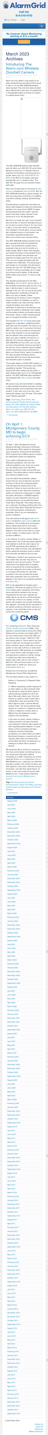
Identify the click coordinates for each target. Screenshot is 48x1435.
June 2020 (11, 1088)
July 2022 (11, 991)
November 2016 (13, 1239)
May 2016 (11, 1254)
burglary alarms (26, 521)
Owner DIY (10, 404)
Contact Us (38, 1424)
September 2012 (13, 1413)
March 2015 (12, 1305)
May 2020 (11, 1091)
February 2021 (13, 1056)
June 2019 (11, 1134)
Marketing (24, 404)
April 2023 (11, 956)
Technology (15, 399)
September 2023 (13, 936)
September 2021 (13, 1029)
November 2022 (13, 975)
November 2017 (13, 1208)
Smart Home (26, 399)
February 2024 (13, 917)
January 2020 (12, 1107)
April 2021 (11, 1049)
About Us (39, 1426)
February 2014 (13, 1351)
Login (23, 20)
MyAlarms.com (19, 759)
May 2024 (11, 905)
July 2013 (11, 1374)
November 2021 (13, 1022)
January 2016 (12, 1266)
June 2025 (11, 855)
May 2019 (11, 1138)
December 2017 (13, 1204)
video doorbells (29, 191)
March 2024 (12, 913)
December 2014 (13, 1312)
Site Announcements (19, 782)
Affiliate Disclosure (36, 1431)
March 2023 (12, 960)
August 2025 (12, 847)
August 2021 (12, 1033)
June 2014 (11, 1336)
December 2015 (13, 1270)
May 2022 (11, 998)
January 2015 (12, 1309)
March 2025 (12, 867)
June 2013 (11, 1378)
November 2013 (13, 1363)
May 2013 (11, 1382)
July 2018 (11, 1177)
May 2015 (11, 1297)
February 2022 (13, 1010)
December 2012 (13, 1402)
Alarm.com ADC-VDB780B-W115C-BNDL (22, 411)
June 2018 (11, 1181)
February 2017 (13, 1227)
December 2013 (13, 1359)
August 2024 (12, 894)
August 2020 (12, 1080)
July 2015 (11, 1289)
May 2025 (11, 859)
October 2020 (12, 1072)
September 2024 (13, 890)
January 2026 (12, 828)
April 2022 (11, 1002)
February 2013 (13, 1394)
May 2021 (11, 1045)
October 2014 (12, 1320)
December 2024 (13, 878)
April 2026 (11, 816)
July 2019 (11, 1130)
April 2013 (11, 1386)
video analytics (26, 377)
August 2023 (12, 940)
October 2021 (12, 1025)
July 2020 (11, 1084)
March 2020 (12, 1099)
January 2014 (12, 1355)
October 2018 (12, 1165)
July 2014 (11, 1332)
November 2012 (13, 1405)
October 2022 (12, 979)
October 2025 (12, 839)
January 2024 (12, 921)
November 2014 (13, 1316)
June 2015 (11, 1293)
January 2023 (12, 967)
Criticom (38, 759)
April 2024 (11, 909)
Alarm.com (10, 409)
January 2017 (12, 1231)
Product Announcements (29, 402)
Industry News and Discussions (18, 787)
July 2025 (11, 851)
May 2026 (11, 812)
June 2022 (11, 994)
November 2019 (13, 1115)
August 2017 (12, 1219)
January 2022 (12, 1014)
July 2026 (11, 804)
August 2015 (12, 1285)
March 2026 (12, 820)
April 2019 (11, 1142)
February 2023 (13, 963)
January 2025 (12, 874)
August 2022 (12, 987)
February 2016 (13, 1262)
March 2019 (12, 1146)
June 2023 (11, 948)
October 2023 (12, 932)
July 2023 (11, 944)
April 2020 (11, 1095)
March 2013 (12, 1390)
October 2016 (12, 1243)
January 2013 (12, 1398)
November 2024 (13, 882)
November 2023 (13, 929)
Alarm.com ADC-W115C (24, 409)
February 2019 (13, 1150)
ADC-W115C (21, 321)
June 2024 (11, 901)
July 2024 (11, 898)
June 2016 (11, 1250)
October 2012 (12, 1409)
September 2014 (13, 1324)
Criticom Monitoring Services (17, 628)
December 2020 (13, 1064)
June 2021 (11, 1041)
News (17, 404)
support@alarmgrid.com (15, 667)
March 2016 (12, 1258)
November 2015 (13, 1274)
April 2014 (11, 1343)
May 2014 (11, 1340)
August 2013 (12, 1371)
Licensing (37, 784)
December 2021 (13, 1018)
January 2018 (12, 1200)
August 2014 (12, 1328)
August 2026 (12, 801)
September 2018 (13, 1169)
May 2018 (11, 1184)
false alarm (13, 581)
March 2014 (12, 1347)
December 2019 (13, 1111)
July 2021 (11, 1037)
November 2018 (13, 1161)
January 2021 (12, 1060)
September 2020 (13, 1076)
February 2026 (13, 824)
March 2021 (12, 1053)
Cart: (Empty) (11, 20)
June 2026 (11, 808)
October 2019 (12, 1119)
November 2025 (13, 835)
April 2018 (11, 1188)
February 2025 (13, 870)
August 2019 (12, 1126)
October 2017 (12, 1212)
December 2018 (13, 1157)
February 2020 (13, 1103)
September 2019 (13, 1122)
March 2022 (12, 1006)
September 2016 (13, 1246)
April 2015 (11, 1301)
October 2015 (12, 1278)
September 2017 (13, 1215)
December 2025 (13, 832)
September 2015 (13, 1281)
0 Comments (12, 415)
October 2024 (12, 886)
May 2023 (11, 952)
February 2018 (13, 1196)
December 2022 (13, 971)
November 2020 (13, 1068)
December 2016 (13, 1235)
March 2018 (12, 1192)
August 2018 (12, 1173)
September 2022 (13, 983)
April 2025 (11, 863)
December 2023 (13, 925)
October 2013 (12, 1367)
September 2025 (13, 843)
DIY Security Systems (28, 407)
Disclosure (39, 1429)
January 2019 (12, 1153)
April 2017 (11, 1223)
